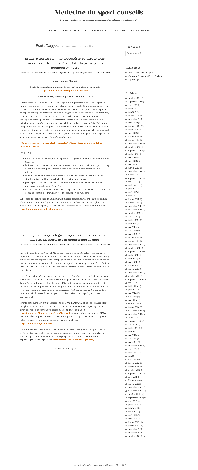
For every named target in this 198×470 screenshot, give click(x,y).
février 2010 (133, 422)
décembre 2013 (135, 311)
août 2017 (132, 182)
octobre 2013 (134, 317)
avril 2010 (132, 415)
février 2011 (133, 380)
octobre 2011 (134, 370)
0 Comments (104, 72)
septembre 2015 (135, 251)
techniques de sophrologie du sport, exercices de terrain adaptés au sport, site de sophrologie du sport (65, 237)
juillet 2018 (133, 154)
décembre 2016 (135, 206)
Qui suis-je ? (119, 30)
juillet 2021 (133, 108)
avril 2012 (132, 359)
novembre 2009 (135, 432)
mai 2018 (132, 157)
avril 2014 (132, 297)
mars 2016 (132, 234)
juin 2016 (132, 223)
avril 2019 (132, 133)
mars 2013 (132, 342)
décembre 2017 (135, 171)
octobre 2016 (134, 213)
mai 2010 (132, 412)
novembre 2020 (135, 119)
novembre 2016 (135, 209)
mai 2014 (132, 293)
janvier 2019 (133, 140)
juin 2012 (132, 356)
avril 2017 (132, 192)
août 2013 (132, 324)
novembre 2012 (135, 345)
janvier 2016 (133, 241)
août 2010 (132, 401)
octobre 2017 (134, 175)
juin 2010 (132, 408)
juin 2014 (132, 290)
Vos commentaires (140, 30)
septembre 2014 (135, 279)
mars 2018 (132, 164)
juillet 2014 (133, 286)
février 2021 (133, 115)
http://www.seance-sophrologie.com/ (41, 209)
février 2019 (133, 136)
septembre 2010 (135, 398)
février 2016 (133, 237)
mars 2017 (132, 196)
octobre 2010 (134, 394)
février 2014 (133, 304)
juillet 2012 (133, 352)
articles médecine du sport (42, 72)
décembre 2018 (135, 143)
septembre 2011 (135, 373)
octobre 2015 (134, 248)
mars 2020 (133, 122)
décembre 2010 (135, 387)
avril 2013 (132, 338)
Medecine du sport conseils (99, 12)
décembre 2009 (135, 429)
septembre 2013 (135, 321)
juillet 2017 (133, 185)
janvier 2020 (133, 126)
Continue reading (65, 348)
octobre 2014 (134, 276)
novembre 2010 (135, 391)
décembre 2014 (135, 272)
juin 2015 (132, 258)
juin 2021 (132, 112)
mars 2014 (132, 300)
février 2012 (133, 363)
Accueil (52, 30)
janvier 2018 (133, 168)
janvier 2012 (133, 366)
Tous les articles (99, 30)
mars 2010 (132, 419)
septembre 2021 (135, 101)
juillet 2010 (133, 405)
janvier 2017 (133, 202)
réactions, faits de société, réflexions (145, 76)
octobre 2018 (134, 147)
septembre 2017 (135, 178)
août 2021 (132, 105)
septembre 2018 (135, 150)
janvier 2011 (133, 384)
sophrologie (133, 80)
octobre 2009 (134, 436)
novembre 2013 (135, 314)
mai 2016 (132, 227)
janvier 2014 (133, 307)
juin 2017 (132, 189)
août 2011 (132, 377)
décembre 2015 (135, 244)
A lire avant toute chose (73, 30)
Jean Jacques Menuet (85, 72)
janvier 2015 (133, 269)
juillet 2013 (133, 328)
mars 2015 (132, 262)
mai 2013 (132, 335)
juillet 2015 (133, 255)
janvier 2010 (133, 425)
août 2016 (132, 216)
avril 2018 (132, 161)
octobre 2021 (134, 98)
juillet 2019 (133, 129)
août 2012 (132, 349)
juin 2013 (132, 331)
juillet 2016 (133, 220)
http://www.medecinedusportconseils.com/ (65, 90)
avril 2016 (132, 230)
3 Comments (104, 244)
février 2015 (133, 265)
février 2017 (133, 199)
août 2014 (132, 283)
